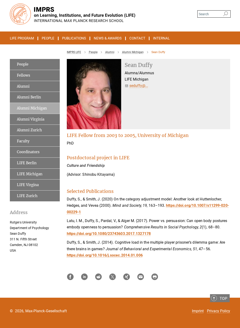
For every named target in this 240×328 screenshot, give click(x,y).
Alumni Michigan (32, 108)
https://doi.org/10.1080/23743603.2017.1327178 (109, 233)
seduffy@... (138, 85)
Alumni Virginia (30, 119)
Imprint (198, 311)
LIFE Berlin (27, 163)
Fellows (23, 75)
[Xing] (126, 276)
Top (223, 298)
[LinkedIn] (84, 276)
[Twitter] (112, 276)
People (22, 64)
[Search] (225, 14)
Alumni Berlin (29, 97)
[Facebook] (70, 276)
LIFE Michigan (29, 174)
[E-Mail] (140, 276)
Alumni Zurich (29, 130)
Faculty (23, 141)
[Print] (154, 276)
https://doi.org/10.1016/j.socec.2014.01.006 (105, 255)
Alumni (23, 86)
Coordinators (28, 152)
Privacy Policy (218, 311)
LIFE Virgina (28, 185)
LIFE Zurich (27, 196)
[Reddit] (98, 276)
